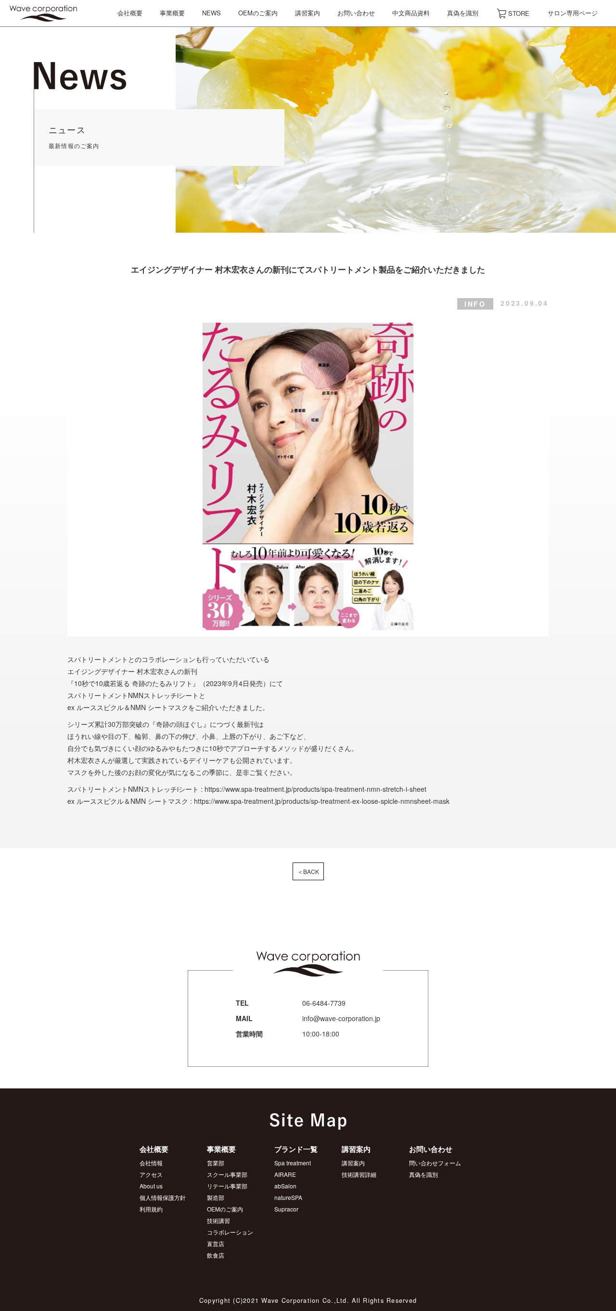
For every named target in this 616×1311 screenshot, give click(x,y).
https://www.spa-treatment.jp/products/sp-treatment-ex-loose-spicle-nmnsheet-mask (321, 801)
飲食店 (215, 1255)
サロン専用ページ (573, 12)
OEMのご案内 (258, 12)
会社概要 (129, 12)
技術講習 (218, 1220)
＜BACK (308, 871)
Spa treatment (292, 1163)
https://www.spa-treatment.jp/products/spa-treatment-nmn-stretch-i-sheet (315, 789)
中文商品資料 (411, 12)
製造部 (215, 1197)
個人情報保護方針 (163, 1197)
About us (151, 1186)
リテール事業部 (227, 1186)
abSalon (285, 1186)
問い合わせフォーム (435, 1163)
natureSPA (288, 1197)
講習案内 (307, 12)
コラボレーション (230, 1232)
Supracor (286, 1209)
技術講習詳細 (359, 1174)
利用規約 (151, 1209)
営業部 (215, 1163)
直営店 (215, 1243)
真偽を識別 (462, 12)
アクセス (151, 1174)
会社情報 (151, 1163)
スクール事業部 (227, 1174)
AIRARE (285, 1174)
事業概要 (172, 12)
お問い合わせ (356, 12)
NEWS (211, 12)
